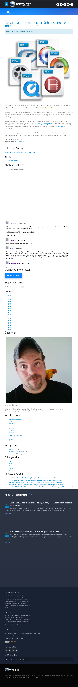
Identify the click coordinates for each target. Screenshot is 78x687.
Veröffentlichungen (14, 451)
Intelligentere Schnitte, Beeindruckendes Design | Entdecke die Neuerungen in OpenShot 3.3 (37, 485)
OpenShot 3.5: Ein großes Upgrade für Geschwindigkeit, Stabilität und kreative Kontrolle (35, 480)
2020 (9, 307)
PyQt (10, 437)
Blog (7, 12)
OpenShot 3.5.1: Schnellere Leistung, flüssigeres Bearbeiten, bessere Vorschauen (33, 478)
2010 (9, 326)
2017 (9, 312)
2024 (9, 299)
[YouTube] (68, 4)
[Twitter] (61, 4)
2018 (9, 310)
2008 (9, 329)
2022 (9, 303)
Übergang (12, 468)
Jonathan (23, 26)
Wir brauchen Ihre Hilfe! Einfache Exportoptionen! (40, 23)
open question (59, 126)
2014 (9, 318)
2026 (9, 295)
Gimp (10, 426)
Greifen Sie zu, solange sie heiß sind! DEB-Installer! (20, 152)
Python (11, 439)
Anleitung (11, 470)
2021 (9, 305)
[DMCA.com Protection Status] (10, 642)
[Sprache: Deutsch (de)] (71, 4)
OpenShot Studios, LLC (50, 675)
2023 (9, 301)
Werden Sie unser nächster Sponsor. (16, 659)
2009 (9, 328)
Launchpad (12, 430)
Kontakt (9, 629)
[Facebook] (57, 4)
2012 (9, 322)
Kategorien (11, 445)
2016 (9, 314)
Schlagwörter (12, 457)
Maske (11, 466)
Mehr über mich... (47, 411)
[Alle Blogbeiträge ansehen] (30, 495)
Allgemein (12, 449)
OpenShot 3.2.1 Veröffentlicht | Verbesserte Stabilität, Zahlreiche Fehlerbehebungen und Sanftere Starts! (41, 487)
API (10, 461)
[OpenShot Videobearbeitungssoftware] (12, 669)
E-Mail (11, 639)
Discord (21, 639)
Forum (16, 639)
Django (11, 424)
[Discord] (64, 4)
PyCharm (11, 433)
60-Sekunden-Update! (11, 161)
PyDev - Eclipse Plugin (15, 435)
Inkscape (11, 428)
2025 (9, 297)
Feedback (11, 463)
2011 (9, 324)
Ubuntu (11, 442)
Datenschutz (10, 677)
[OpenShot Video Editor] (20, 4)
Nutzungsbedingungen (22, 677)
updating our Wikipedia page (45, 124)
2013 (9, 320)
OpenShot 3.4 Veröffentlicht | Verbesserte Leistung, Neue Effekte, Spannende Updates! (35, 482)
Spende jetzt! (14, 275)
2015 (9, 316)
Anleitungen (12, 454)
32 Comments (19, 141)
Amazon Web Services (15, 419)
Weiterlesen (8, 513)
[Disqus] (39, 195)
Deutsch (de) (34, 677)
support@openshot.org (15, 636)
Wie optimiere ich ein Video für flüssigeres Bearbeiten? (35, 531)
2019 (9, 309)
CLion (10, 421)
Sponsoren (11, 654)
